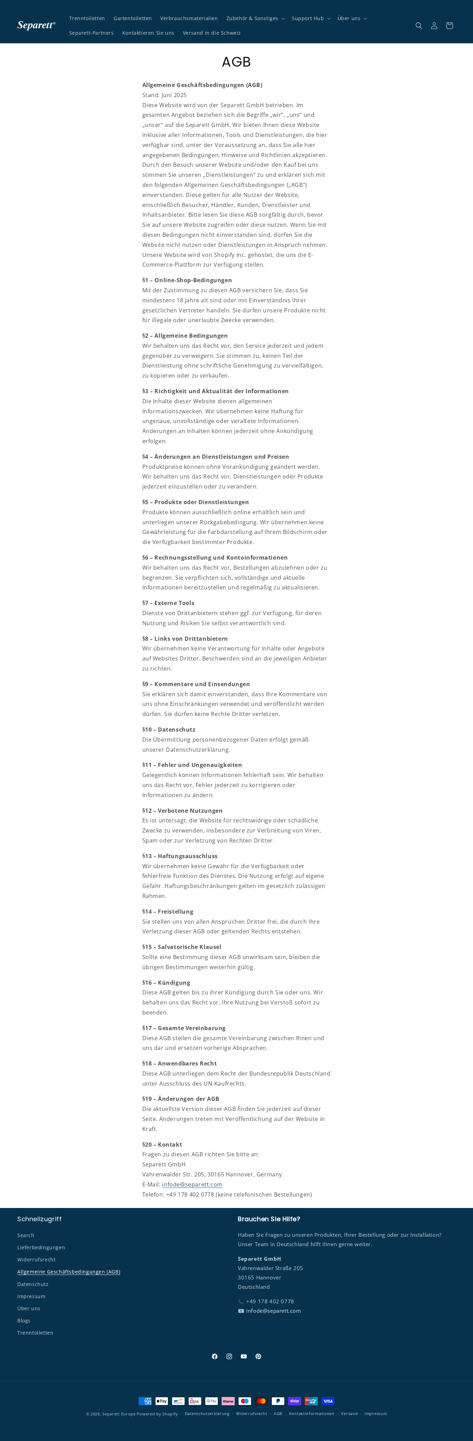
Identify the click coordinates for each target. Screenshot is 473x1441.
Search (26, 1235)
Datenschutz (33, 1283)
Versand (349, 1413)
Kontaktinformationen (311, 1413)
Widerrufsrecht (36, 1259)
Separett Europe (119, 1413)
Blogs (24, 1320)
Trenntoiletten (35, 1332)
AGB (278, 1413)
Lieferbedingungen (41, 1247)
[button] (255, 18)
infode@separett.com (192, 1184)
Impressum (31, 1296)
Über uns (29, 1308)
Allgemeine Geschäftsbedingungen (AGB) (68, 1271)
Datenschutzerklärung (207, 1413)
